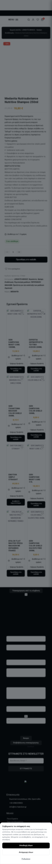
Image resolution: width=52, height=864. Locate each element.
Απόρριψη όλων (26, 852)
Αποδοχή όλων (26, 845)
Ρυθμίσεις (26, 859)
